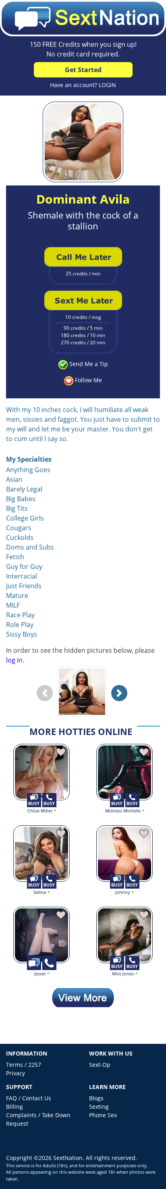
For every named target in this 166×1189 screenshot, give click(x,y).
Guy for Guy (24, 566)
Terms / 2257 (23, 1064)
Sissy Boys (21, 634)
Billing (14, 1106)
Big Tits (17, 508)
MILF (13, 605)
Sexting (99, 1106)
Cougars (18, 527)
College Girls (25, 518)
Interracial (21, 576)
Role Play (19, 624)
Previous (47, 699)
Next (121, 699)
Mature (17, 595)
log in (14, 660)
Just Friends (24, 585)
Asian (14, 479)
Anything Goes (28, 469)
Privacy (15, 1073)
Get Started (83, 69)
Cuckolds (19, 537)
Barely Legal (24, 489)
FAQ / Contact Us (28, 1098)
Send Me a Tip (88, 364)
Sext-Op (99, 1064)
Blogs (96, 1098)
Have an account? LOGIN (83, 85)
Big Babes (20, 498)
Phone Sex (103, 1115)
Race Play (20, 614)
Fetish (15, 556)
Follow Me (88, 380)
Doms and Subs (30, 547)
